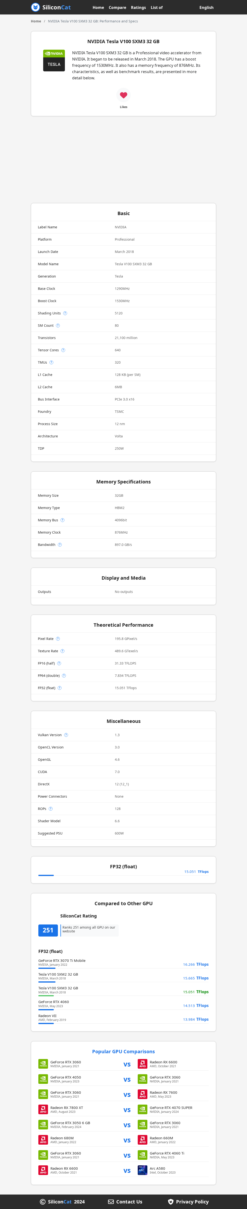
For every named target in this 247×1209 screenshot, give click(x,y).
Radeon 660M (161, 1137)
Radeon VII (47, 1015)
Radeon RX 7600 (163, 1092)
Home (98, 7)
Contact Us (129, 1202)
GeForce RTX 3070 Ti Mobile (61, 960)
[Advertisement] (123, 159)
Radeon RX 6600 (163, 1062)
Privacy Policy (192, 1202)
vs (127, 1064)
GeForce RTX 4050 (65, 1077)
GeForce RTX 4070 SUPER (171, 1107)
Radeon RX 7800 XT (66, 1107)
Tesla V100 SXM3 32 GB (58, 987)
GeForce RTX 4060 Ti (167, 1153)
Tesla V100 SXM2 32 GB (58, 974)
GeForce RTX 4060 (53, 1001)
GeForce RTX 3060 (65, 1062)
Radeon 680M (62, 1137)
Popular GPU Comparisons (123, 1051)
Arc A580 (157, 1168)
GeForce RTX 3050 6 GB (70, 1122)
